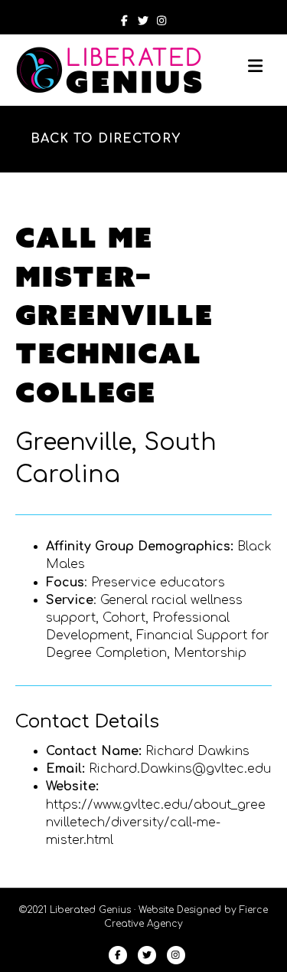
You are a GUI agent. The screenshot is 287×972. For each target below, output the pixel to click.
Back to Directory (106, 139)
